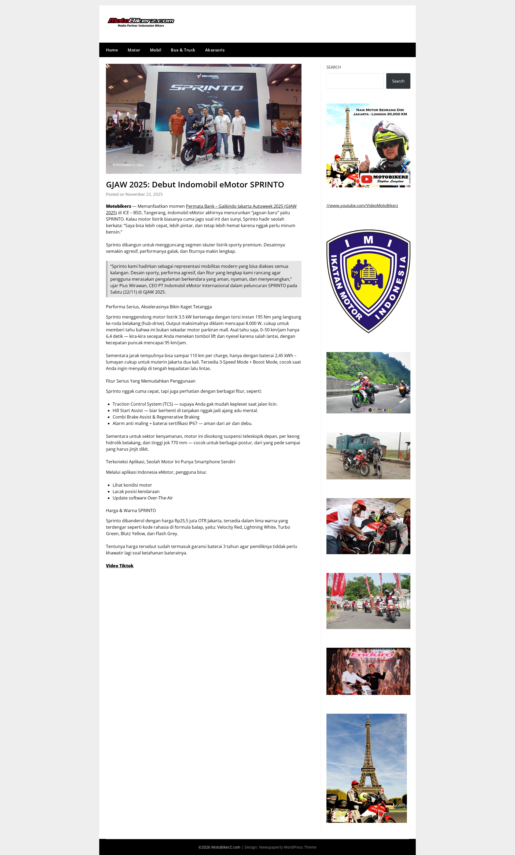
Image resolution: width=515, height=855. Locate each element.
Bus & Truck (183, 50)
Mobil (155, 50)
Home (112, 50)
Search (333, 67)
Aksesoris (215, 50)
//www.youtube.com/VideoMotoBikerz (362, 205)
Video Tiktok (120, 566)
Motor (134, 50)
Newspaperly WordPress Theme (288, 847)
